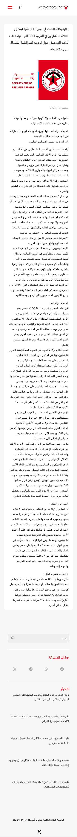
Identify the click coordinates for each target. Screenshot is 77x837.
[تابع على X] (39, 832)
